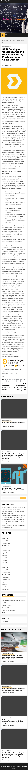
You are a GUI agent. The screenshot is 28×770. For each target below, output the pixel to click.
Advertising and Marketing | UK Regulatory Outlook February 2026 (13, 489)
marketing (22, 379)
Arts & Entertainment (7, 603)
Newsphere (21, 766)
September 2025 (6, 550)
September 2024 (6, 579)
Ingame (17, 379)
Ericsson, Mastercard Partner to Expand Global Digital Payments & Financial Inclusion (12, 657)
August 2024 (5, 582)
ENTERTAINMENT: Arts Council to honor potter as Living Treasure (20, 387)
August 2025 (5, 553)
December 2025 (6, 543)
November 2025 (6, 545)
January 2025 (5, 570)
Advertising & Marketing (7, 46)
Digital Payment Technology (8, 610)
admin (11, 65)
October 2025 (5, 548)
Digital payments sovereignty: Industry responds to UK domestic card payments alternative (12, 721)
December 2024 (6, 572)
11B (6, 379)
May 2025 (4, 560)
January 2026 (5, 541)
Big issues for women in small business (6, 386)
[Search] (26, 35)
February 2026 (5, 538)
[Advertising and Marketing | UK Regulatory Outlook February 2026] (14, 474)
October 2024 (5, 577)
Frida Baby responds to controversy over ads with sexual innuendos (13, 423)
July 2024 (4, 584)
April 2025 (4, 562)
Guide (13, 379)
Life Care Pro (5, 621)
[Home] (3, 35)
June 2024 (4, 587)
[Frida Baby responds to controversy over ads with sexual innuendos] (14, 408)
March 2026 (5, 536)
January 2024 (5, 589)
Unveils (18, 381)
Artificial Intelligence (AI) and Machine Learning (13, 600)
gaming (9, 379)
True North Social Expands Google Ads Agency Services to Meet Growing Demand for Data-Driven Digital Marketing (14, 456)
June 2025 (4, 557)
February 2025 (5, 567)
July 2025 (4, 555)
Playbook (9, 381)
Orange (4, 381)
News (3, 612)
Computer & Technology (8, 607)
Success (14, 381)
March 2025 (5, 565)
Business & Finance (6, 605)
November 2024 (6, 574)
